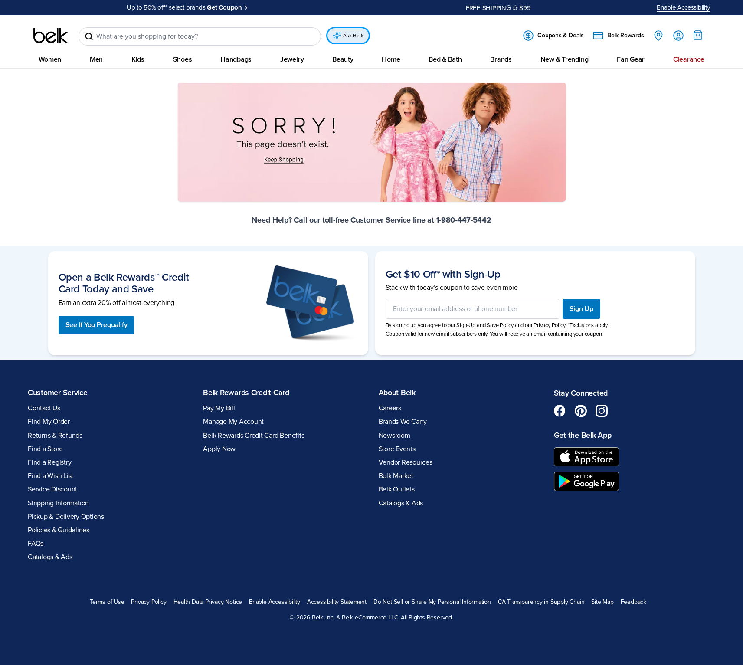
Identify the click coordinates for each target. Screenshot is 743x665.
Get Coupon (224, 7)
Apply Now (219, 449)
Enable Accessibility (683, 7)
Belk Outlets (397, 489)
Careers (390, 408)
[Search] (89, 36)
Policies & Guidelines (58, 530)
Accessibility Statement (337, 602)
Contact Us (44, 408)
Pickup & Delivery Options (66, 516)
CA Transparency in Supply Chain (541, 602)
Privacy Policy (148, 602)
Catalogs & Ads (50, 557)
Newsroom (394, 435)
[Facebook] (560, 411)
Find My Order (49, 421)
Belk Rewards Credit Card (246, 392)
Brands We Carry (403, 421)
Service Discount (52, 489)
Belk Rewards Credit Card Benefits (253, 435)
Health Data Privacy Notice (207, 602)
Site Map (602, 602)
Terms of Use (107, 602)
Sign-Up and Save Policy (485, 325)
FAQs (35, 543)
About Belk (397, 392)
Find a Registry (49, 462)
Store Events (397, 449)
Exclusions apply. (589, 325)
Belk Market (396, 476)
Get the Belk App (583, 435)
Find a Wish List (50, 476)
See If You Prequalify (96, 325)
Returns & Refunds (55, 435)
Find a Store (45, 449)
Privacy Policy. (550, 325)
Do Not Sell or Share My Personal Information (432, 602)
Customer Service (58, 392)
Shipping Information (58, 503)
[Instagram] (602, 411)
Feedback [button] (633, 602)
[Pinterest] (581, 411)
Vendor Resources (405, 462)
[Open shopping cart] (698, 35)
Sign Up (581, 309)
